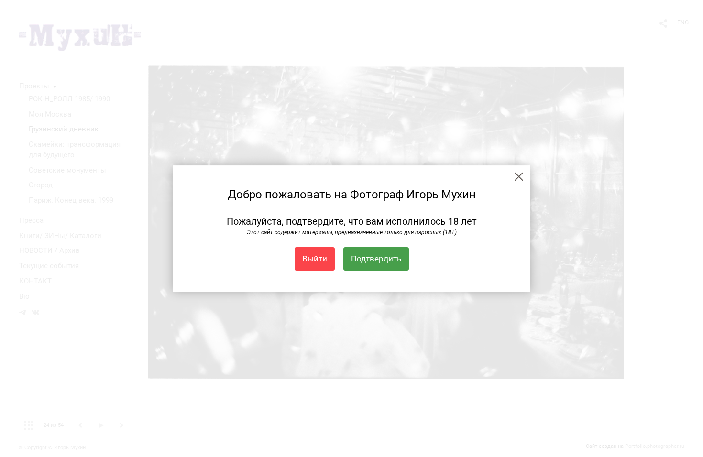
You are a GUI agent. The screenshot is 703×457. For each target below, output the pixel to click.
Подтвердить (376, 258)
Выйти (314, 258)
